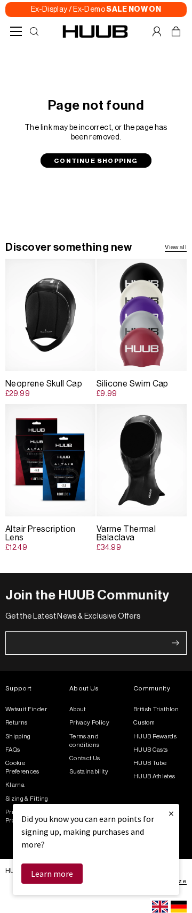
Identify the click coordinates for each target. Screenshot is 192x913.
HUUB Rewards (155, 736)
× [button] (171, 813)
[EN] (160, 906)
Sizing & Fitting (27, 799)
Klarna (15, 785)
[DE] (179, 906)
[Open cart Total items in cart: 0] (176, 31)
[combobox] (160, 906)
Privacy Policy (89, 723)
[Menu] (16, 31)
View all (176, 247)
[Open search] (34, 31)
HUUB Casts (150, 750)
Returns (16, 723)
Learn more (52, 873)
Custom (144, 723)
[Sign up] (175, 643)
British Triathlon (156, 709)
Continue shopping (96, 161)
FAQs (12, 750)
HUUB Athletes (154, 776)
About (77, 709)
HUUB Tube (149, 763)
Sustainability (88, 772)
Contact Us (84, 758)
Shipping (18, 736)
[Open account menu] (156, 31)
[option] (179, 906)
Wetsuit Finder (26, 709)
